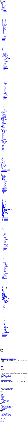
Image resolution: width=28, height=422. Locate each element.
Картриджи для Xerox (4, 25)
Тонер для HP (3, 28)
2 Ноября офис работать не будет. (4, 408)
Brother (3, 133)
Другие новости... (4, 409)
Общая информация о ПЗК (4, 139)
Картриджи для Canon (4, 18)
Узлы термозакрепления (6, 61)
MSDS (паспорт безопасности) (4, 171)
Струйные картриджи (3, 17)
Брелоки (3, 48)
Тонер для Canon (4, 27)
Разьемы (3, 122)
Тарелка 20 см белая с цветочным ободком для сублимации (7, 388)
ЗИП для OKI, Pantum (4, 59)
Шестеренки (5, 88)
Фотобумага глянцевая (4, 45)
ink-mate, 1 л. (5, 10)
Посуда (3, 49)
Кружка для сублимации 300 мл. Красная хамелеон (6, 376)
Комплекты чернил (5, 11)
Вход (0, 172)
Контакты (2, 398)
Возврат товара (2, 397)
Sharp (2, 138)
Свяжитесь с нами (4, 341)
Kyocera (3, 147)
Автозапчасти (3, 127)
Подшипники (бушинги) (6, 92)
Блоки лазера (5, 64)
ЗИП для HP (3, 90)
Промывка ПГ (2, 150)
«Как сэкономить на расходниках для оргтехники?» (6, 415)
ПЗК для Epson (3, 8)
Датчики (4, 65)
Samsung (3, 154)
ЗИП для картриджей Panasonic (5, 53)
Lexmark (3, 136)
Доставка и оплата (3, 163)
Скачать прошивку (3, 159)
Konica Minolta (3, 135)
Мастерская (2, 140)
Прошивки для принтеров (3, 116)
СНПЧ (2, 4)
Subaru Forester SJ (5, 288)
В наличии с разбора (3, 418)
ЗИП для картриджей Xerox (5, 55)
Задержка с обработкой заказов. (4, 405)
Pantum (3, 148)
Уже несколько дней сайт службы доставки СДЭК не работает (7, 406)
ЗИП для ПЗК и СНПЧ (4, 56)
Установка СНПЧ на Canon (4, 130)
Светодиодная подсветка (4, 114)
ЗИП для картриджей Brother (5, 51)
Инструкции (1, 128)
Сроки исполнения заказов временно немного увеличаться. (6, 404)
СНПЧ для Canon (4, 5)
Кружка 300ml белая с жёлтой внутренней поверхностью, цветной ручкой (8, 359)
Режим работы (2, 399)
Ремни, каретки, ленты (6, 79)
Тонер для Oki (3, 30)
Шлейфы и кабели (4, 115)
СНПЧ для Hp (3, 6)
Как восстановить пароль (3, 395)
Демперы (4, 78)
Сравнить (3, 357)
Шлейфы (4, 62)
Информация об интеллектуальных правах (6, 340)
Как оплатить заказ (3, 396)
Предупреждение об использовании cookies (5, 400)
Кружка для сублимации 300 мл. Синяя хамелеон (6, 380)
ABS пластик (3, 40)
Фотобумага (2, 44)
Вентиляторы (3, 120)
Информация (1, 162)
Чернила (2, 9)
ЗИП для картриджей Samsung (5, 54)
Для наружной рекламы (3, 117)
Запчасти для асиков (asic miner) (4, 119)
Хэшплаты (3, 124)
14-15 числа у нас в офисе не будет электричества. (6, 407)
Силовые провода (4, 123)
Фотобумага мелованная (4, 46)
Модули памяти (5, 256)
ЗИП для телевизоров (3, 112)
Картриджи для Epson (4, 21)
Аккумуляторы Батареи (4, 111)
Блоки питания (5, 77)
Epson (3, 134)
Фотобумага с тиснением (4, 47)
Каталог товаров (1, 3)
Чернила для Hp (3, 15)
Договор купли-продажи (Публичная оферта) (5, 170)
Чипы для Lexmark (4, 36)
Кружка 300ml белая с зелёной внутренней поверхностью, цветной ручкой (8, 363)
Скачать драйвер (2, 155)
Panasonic (3, 137)
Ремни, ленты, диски (5, 66)
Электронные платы (5, 63)
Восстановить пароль (3, 174)
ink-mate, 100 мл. (5, 14)
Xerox (3, 149)
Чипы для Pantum (4, 37)
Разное (4, 60)
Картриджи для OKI (4, 23)
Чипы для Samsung (4, 38)
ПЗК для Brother (3, 7)
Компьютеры (2, 118)
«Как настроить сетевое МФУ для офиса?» (5, 413)
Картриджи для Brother (4, 20)
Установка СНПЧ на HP (4, 131)
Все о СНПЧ (2, 129)
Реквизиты (2, 168)
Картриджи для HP (4, 19)
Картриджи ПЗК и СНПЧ (6, 57)
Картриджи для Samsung (4, 24)
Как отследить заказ (3, 166)
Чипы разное (3, 39)
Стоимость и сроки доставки (4, 419)
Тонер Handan (3, 26)
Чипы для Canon (3, 34)
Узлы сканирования (5, 87)
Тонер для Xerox (3, 33)
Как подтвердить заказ (3, 165)
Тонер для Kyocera (4, 29)
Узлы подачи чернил (5, 67)
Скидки (2, 167)
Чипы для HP (3, 35)
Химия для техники (3, 41)
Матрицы (3, 113)
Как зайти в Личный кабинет (4, 164)
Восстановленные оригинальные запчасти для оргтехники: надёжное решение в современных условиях (11, 411)
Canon (4, 143)
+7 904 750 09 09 (4, 1)
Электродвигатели (5, 89)
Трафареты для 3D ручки (3, 161)
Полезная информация (4, 141)
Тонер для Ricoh (3, 31)
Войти (2, 173)
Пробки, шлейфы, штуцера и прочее (7, 58)
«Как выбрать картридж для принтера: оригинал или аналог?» (7, 412)
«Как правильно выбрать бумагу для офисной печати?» (6, 414)
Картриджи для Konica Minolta (5, 22)
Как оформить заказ (3, 394)
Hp (2, 160)
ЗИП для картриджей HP (4, 52)
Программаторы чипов (4, 43)
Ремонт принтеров (4, 142)
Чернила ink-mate (4, 132)
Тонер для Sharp (3, 32)
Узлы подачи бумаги (5, 225)
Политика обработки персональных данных (5, 169)
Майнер (3, 121)
